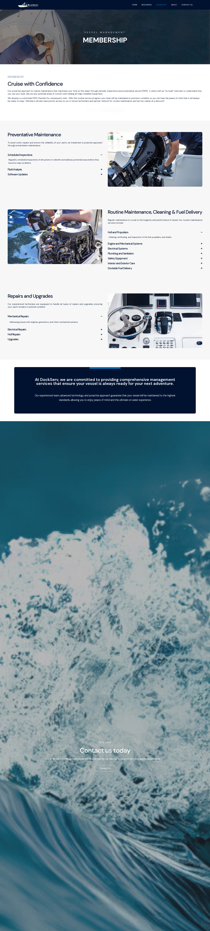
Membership (161, 5)
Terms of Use (126, 873)
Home (134, 5)
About (174, 5)
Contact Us (111, 873)
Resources (147, 5)
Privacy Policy (142, 873)
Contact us (186, 5)
